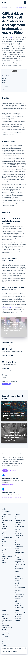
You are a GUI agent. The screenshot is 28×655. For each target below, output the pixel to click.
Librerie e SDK (18, 603)
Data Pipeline (5, 533)
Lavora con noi (18, 614)
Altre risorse (5, 636)
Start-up (17, 518)
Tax (3, 560)
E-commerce (18, 524)
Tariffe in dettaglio (7, 484)
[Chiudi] (25, 648)
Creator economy (19, 546)
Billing (3, 522)
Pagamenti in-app (19, 535)
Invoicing (4, 541)
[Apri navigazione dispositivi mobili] (25, 2)
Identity (4, 539)
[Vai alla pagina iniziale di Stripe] (3, 509)
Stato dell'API (18, 598)
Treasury (4, 564)
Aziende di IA (18, 544)
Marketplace (18, 537)
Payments (4, 551)
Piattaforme (18, 541)
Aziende (17, 516)
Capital (3, 524)
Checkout (4, 526)
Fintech (17, 548)
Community (5, 618)
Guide (3, 612)
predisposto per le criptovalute (10, 307)
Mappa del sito (5, 631)
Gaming (17, 550)
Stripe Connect (20, 147)
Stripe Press (18, 618)
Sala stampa (18, 616)
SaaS (16, 542)
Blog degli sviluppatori (20, 607)
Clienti (4, 7)
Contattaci (6, 383)
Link (3, 545)
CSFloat (10, 37)
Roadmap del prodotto (20, 612)
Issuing (3, 543)
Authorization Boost (7, 520)
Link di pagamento (6, 549)
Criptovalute (5, 532)
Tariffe (3, 516)
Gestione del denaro (20, 539)
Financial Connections (7, 537)
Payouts (4, 552)
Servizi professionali (20, 564)
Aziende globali (18, 533)
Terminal (4, 562)
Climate (4, 528)
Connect (4, 530)
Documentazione (19, 592)
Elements (4, 535)
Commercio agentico (20, 520)
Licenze (4, 629)
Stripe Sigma (5, 558)
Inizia (4, 470)
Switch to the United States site (10, 651)
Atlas (3, 518)
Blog (3, 616)
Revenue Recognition (7, 556)
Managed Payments (7, 547)
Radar (3, 554)
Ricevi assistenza (6, 642)
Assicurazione (18, 555)
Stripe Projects (18, 605)
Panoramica (15, 7)
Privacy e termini (6, 623)
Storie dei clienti (6, 614)
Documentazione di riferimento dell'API (12, 497)
